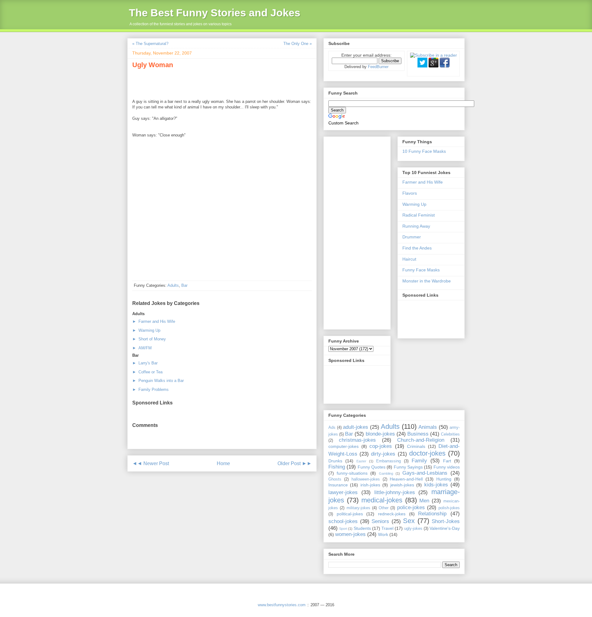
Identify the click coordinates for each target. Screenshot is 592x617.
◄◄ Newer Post (150, 463)
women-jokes (350, 534)
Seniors (380, 521)
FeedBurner (378, 66)
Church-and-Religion (420, 440)
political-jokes (350, 513)
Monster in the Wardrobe (426, 280)
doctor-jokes (427, 453)
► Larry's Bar (145, 363)
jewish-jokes (402, 484)
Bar (184, 285)
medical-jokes (381, 500)
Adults (173, 285)
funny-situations (352, 473)
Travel (387, 528)
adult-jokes (355, 427)
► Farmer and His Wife (153, 321)
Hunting (443, 479)
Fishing (336, 467)
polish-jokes (449, 508)
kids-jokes (436, 485)
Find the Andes (417, 248)
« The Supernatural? (150, 43)
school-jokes (343, 521)
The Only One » (297, 43)
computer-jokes (343, 446)
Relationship (432, 514)
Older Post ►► (295, 463)
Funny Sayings (408, 467)
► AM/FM (142, 348)
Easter (361, 461)
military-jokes (358, 508)
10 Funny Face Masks (424, 151)
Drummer (411, 236)
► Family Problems (150, 389)
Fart (447, 460)
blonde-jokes (380, 434)
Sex (409, 521)
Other (383, 508)
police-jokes (411, 507)
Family (419, 461)
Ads (331, 427)
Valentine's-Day (445, 528)
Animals (427, 427)
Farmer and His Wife (422, 182)
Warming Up (414, 204)
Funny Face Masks (421, 269)
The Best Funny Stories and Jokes (214, 12)
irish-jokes (370, 484)
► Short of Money (149, 339)
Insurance (338, 484)
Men (424, 501)
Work (383, 534)
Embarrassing (388, 461)
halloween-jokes (366, 479)
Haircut (409, 259)
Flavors (409, 193)
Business (418, 434)
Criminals (416, 446)
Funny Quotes (371, 467)
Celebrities (450, 434)
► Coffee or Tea (147, 372)
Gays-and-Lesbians (424, 473)
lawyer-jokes (343, 492)
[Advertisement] (204, 83)
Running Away (416, 226)
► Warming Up (146, 330)
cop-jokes (380, 446)
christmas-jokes (357, 440)
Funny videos (447, 467)
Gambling (386, 473)
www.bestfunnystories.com (282, 605)
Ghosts (334, 479)
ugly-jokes (413, 528)
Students (362, 528)
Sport (343, 528)
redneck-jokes (391, 513)
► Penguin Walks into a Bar (158, 380)
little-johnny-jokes (394, 492)
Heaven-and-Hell (406, 479)
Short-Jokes (446, 521)
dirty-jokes (383, 454)
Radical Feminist (418, 215)
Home (223, 463)
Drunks (335, 460)
